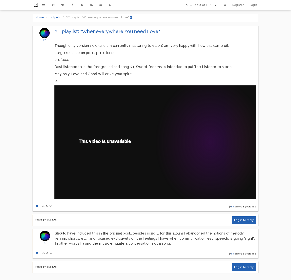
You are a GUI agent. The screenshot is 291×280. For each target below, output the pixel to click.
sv (44, 39)
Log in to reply (244, 220)
